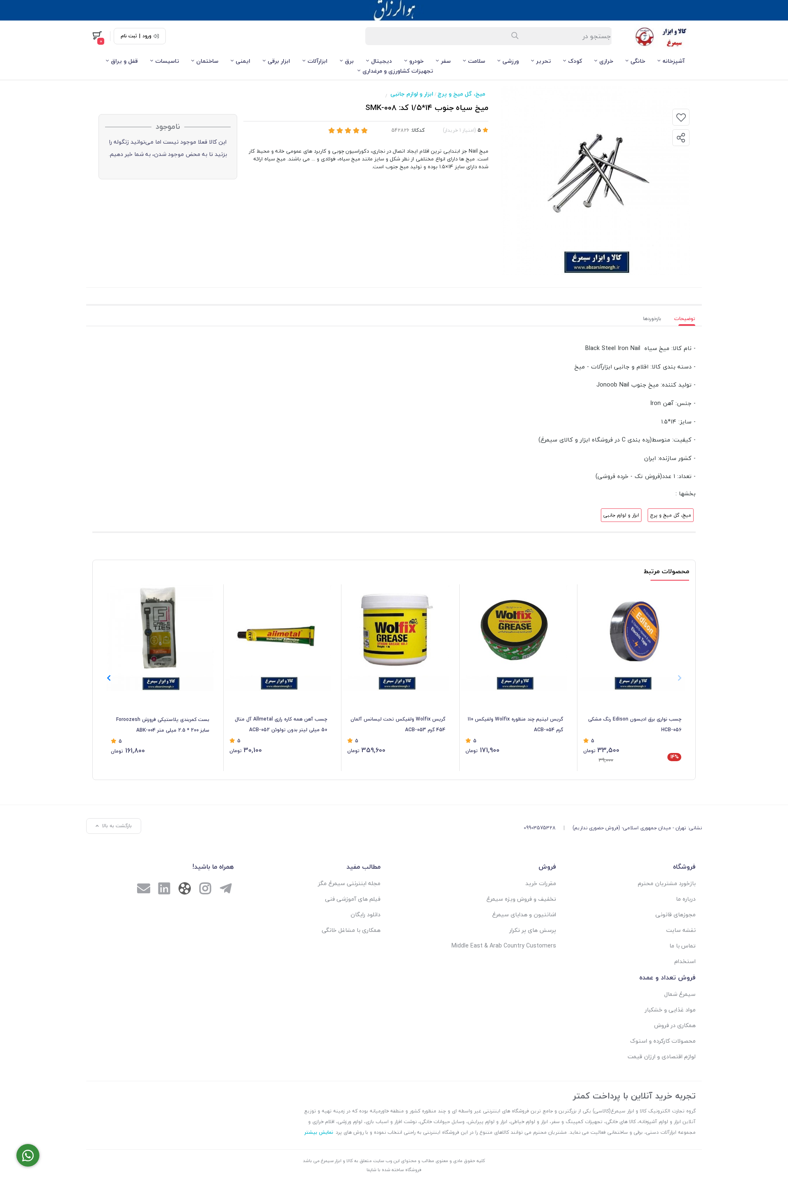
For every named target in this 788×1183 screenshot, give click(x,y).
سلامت (476, 61)
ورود (146, 36)
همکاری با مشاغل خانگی (351, 930)
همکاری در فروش (675, 1025)
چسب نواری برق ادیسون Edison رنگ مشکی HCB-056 (634, 724)
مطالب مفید (363, 866)
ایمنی (243, 61)
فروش (547, 866)
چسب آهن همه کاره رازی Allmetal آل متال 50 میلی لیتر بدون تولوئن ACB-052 (281, 724)
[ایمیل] (143, 889)
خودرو (416, 61)
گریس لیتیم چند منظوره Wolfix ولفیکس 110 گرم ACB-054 (515, 724)
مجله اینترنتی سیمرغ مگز (349, 883)
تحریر (543, 61)
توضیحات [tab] (684, 318)
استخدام (685, 961)
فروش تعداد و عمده (667, 977)
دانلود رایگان (365, 914)
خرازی (606, 61)
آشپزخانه (673, 61)
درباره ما (686, 899)
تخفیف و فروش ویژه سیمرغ (521, 899)
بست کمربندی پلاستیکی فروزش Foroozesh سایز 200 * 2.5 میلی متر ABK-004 (162, 725)
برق (349, 61)
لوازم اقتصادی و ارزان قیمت (662, 1056)
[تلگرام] (226, 889)
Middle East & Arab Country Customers (503, 945)
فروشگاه (684, 866)
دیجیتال (381, 61)
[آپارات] (184, 890)
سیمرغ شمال (680, 994)
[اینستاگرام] (205, 889)
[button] (108, 678)
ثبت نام (129, 36)
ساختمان (207, 61)
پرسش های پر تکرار (532, 930)
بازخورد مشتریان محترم (667, 883)
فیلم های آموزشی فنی (352, 899)
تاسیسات (167, 61)
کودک (575, 61)
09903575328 (540, 828)
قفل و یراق (124, 61)
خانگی (637, 61)
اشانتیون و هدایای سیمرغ (524, 914)
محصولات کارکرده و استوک (663, 1041)
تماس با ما (682, 945)
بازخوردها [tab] (652, 318)
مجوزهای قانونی (675, 914)
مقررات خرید (540, 883)
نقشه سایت (681, 930)
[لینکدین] (164, 889)
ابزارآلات (317, 61)
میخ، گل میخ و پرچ (461, 94)
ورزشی (510, 61)
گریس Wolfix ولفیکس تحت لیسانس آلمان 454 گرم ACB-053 (397, 724)
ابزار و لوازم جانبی (411, 94)
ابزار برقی (279, 61)
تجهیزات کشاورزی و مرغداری (397, 70)
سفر (446, 61)
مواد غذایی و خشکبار (670, 1010)
